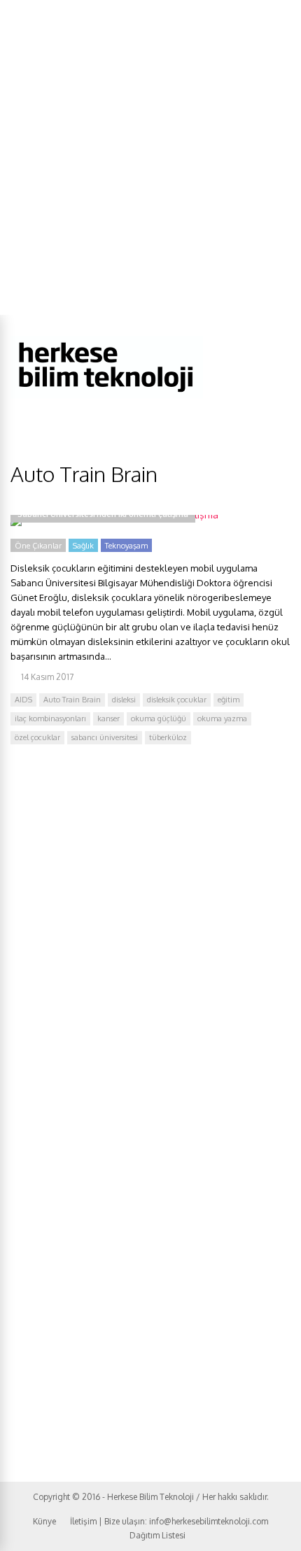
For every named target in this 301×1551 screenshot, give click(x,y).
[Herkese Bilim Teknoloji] (106, 395)
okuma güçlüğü (158, 718)
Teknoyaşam (126, 546)
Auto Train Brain (72, 699)
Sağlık (83, 546)
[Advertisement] (150, 157)
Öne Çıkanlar (38, 546)
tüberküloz (168, 737)
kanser (108, 718)
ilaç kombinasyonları (50, 718)
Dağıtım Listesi (158, 1535)
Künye (44, 1521)
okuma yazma (222, 718)
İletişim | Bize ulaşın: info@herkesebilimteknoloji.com (169, 1521)
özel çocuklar (37, 737)
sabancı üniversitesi (104, 737)
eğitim (228, 699)
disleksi (124, 699)
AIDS (23, 699)
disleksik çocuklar (176, 699)
